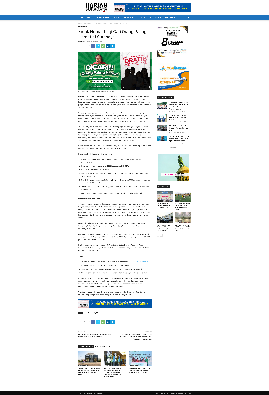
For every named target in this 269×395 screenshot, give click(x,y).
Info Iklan (188, 393)
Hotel (116, 18)
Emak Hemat (88, 313)
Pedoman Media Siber (176, 393)
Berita (89, 18)
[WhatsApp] (103, 46)
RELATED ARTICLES (86, 346)
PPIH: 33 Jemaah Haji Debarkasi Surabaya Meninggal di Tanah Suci (179, 128)
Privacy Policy (164, 393)
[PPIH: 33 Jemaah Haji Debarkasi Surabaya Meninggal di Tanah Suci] (162, 128)
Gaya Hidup (128, 18)
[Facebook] (93, 46)
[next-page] (83, 380)
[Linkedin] (108, 46)
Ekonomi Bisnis (103, 18)
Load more (173, 148)
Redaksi (82, 41)
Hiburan (141, 18)
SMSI (176, 201)
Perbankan (160, 201)
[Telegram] (112, 46)
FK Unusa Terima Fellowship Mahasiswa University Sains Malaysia (178, 117)
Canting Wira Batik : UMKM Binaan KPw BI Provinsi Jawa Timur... (163, 205)
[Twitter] (98, 46)
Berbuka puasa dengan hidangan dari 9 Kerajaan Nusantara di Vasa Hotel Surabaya (94, 336)
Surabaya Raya (156, 18)
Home (82, 18)
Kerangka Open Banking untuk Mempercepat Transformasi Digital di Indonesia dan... (179, 139)
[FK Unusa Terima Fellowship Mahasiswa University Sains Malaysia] (162, 118)
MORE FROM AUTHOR (102, 346)
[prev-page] (79, 380)
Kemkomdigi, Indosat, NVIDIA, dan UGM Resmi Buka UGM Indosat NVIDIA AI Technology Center (139, 370)
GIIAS (158, 222)
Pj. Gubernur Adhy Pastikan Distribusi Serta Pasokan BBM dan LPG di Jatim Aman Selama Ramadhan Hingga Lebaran (136, 337)
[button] (188, 18)
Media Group (170, 18)
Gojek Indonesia (98, 313)
